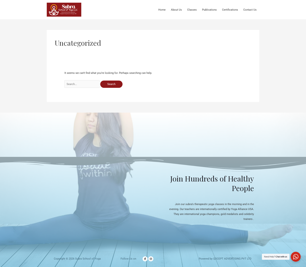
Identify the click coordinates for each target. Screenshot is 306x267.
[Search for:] (82, 84)
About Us (176, 9)
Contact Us (250, 9)
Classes (192, 9)
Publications (209, 9)
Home (162, 9)
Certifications (230, 9)
